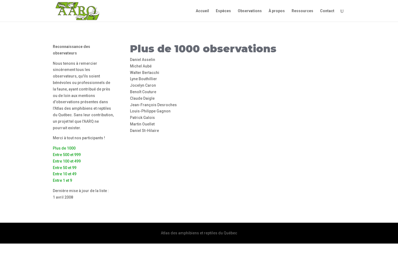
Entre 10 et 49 (64, 174)
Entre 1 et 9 (62, 180)
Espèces (223, 11)
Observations (250, 11)
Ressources (302, 11)
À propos (277, 11)
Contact (327, 11)
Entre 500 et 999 (67, 155)
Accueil (202, 11)
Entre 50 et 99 (64, 168)
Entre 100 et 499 (67, 161)
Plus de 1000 (64, 148)
